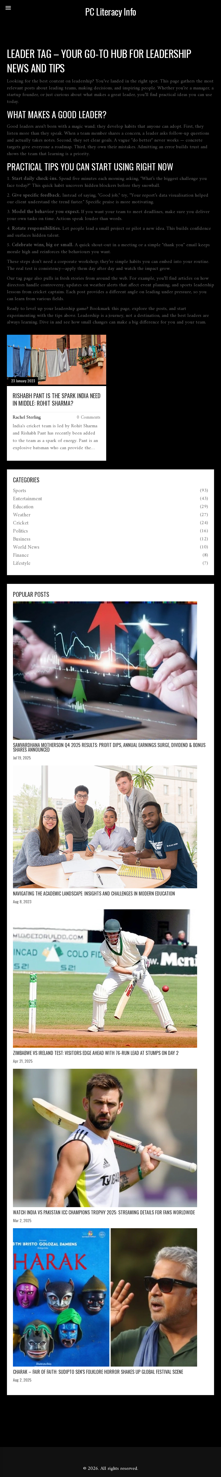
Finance (21, 555)
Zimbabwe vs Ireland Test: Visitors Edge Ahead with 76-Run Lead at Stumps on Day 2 (95, 1053)
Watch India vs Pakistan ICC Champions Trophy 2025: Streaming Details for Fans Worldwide (104, 1212)
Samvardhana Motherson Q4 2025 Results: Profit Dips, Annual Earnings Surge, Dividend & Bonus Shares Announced (109, 747)
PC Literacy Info (110, 11)
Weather (22, 515)
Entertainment (27, 499)
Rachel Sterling (27, 417)
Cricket (20, 523)
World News (26, 547)
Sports (19, 491)
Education (23, 507)
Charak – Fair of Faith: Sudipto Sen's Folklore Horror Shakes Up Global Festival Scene (98, 1371)
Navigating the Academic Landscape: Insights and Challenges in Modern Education (94, 893)
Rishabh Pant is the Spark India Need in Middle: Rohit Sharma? (56, 399)
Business (22, 539)
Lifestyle (22, 563)
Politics (20, 531)
